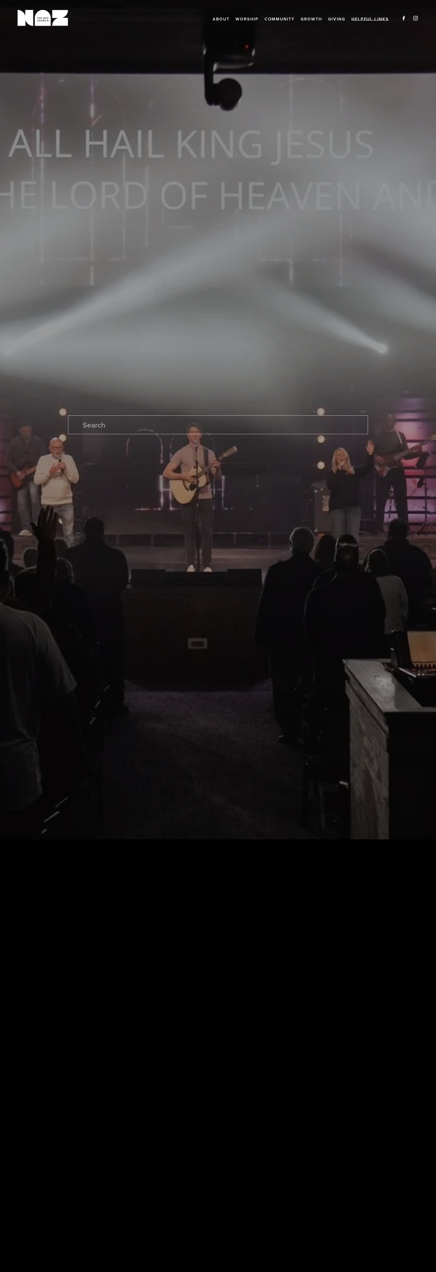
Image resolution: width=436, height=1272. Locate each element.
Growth (311, 19)
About (221, 19)
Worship (247, 19)
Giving (336, 19)
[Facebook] (404, 18)
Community (280, 19)
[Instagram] (415, 18)
